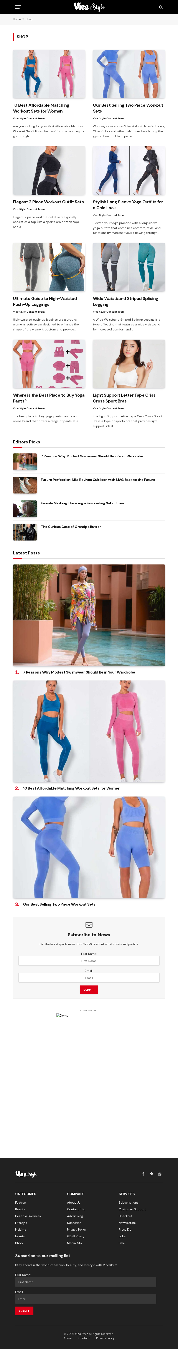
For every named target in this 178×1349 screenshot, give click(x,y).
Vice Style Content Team (29, 118)
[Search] (160, 7)
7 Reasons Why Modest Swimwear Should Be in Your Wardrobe (92, 456)
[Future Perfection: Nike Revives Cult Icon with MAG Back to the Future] (25, 485)
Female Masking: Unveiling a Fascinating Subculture (82, 503)
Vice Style (81, 1334)
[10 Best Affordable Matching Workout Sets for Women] (49, 74)
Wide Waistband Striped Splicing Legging (125, 301)
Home (17, 19)
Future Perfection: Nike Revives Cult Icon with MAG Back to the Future (98, 479)
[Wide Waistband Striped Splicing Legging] (129, 267)
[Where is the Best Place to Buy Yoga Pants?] (49, 364)
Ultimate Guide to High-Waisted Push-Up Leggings (45, 301)
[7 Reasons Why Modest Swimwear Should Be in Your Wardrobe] (25, 461)
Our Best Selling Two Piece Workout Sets (128, 108)
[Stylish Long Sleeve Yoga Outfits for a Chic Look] (129, 170)
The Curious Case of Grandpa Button (71, 526)
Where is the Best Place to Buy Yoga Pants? (48, 398)
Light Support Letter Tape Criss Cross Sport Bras (124, 398)
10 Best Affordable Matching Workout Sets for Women (41, 108)
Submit (89, 990)
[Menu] (18, 7)
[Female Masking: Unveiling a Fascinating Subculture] (25, 508)
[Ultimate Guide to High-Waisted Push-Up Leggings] (49, 267)
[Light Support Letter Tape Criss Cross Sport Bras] (129, 364)
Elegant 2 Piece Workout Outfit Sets (48, 202)
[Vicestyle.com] (88, 7)
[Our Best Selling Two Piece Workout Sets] (129, 74)
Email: (89, 971)
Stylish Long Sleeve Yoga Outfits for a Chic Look (128, 205)
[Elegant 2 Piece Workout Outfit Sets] (49, 170)
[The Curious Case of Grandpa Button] (25, 532)
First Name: (89, 954)
